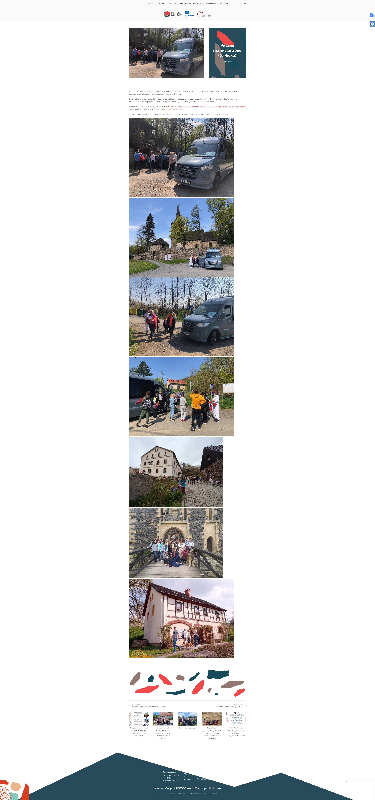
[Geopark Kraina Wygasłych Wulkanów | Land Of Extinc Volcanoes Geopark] (173, 14)
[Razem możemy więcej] (187, 719)
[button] (372, 24)
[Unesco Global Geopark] (188, 777)
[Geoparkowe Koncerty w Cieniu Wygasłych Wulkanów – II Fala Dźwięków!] (139, 719)
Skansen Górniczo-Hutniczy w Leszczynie (166, 109)
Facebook (161, 794)
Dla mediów (183, 794)
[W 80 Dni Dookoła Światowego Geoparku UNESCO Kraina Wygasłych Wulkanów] (236, 719)
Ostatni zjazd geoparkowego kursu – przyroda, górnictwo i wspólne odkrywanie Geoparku (212, 733)
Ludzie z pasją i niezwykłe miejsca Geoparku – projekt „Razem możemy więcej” (163, 733)
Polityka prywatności (209, 794)
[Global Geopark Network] (204, 776)
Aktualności (172, 794)
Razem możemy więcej (187, 728)
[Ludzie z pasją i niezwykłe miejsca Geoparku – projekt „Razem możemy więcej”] (163, 719)
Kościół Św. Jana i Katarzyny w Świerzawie (216, 107)
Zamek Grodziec (170, 107)
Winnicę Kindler (193, 107)
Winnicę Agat (182, 107)
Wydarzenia (194, 794)
